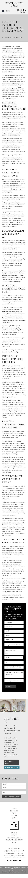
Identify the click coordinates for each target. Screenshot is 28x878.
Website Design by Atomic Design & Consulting (19, 868)
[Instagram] (10, 860)
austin (15, 857)
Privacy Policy (5, 870)
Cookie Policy (12, 870)
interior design (18, 75)
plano (12, 855)
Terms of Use (18, 870)
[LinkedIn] (14, 860)
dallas (16, 853)
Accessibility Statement (21, 872)
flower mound (8, 857)
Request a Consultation (14, 851)
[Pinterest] (16, 860)
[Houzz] (8, 860)
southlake (7, 855)
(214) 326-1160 (14, 849)
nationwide (21, 857)
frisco (21, 853)
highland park (19, 855)
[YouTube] (20, 860)
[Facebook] (12, 860)
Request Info (10, 687)
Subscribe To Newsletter (12, 797)
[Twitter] (18, 860)
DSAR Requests (12, 872)
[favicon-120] (14, 821)
